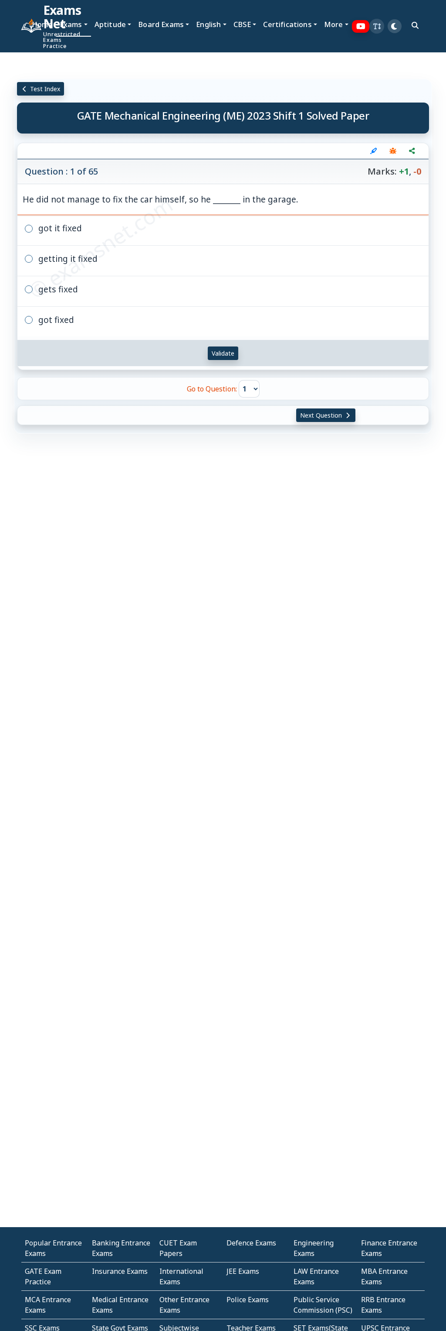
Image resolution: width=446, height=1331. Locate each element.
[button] (376, 26)
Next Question (322, 415)
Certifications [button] (287, 24)
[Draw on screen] (373, 151)
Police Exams (247, 1299)
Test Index (44, 89)
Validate (223, 353)
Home (42, 24)
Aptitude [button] (110, 24)
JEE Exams (242, 1271)
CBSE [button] (242, 24)
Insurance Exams (120, 1271)
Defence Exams (251, 1243)
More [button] (333, 24)
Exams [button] (71, 24)
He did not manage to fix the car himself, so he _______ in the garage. (160, 199)
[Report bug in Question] (392, 151)
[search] (415, 25)
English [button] (208, 24)
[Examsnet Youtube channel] (361, 26)
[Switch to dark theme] (394, 26)
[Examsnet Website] (24, 26)
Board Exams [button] (161, 24)
